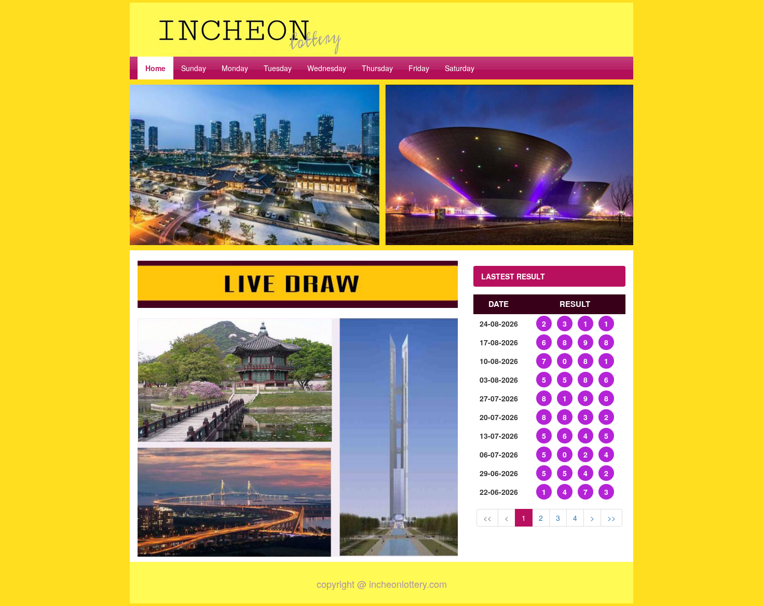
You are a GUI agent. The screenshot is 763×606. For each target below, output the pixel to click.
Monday (235, 68)
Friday (418, 68)
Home (155, 68)
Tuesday (278, 68)
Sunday (193, 68)
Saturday (459, 68)
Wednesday (326, 68)
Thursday (377, 68)
